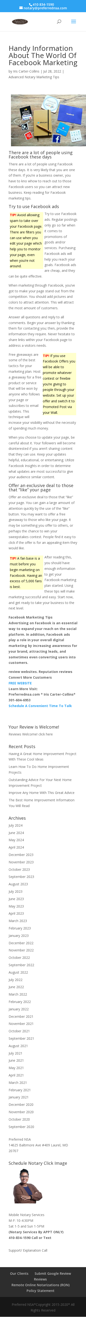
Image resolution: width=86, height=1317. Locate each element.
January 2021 (19, 1097)
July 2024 (15, 825)
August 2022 (18, 972)
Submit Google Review (53, 1273)
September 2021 (21, 1038)
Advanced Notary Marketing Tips (34, 77)
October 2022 (19, 957)
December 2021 (21, 1016)
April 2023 (16, 913)
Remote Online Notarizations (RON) (40, 1285)
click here (45, 734)
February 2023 (20, 928)
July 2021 (15, 1053)
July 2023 (15, 891)
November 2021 (21, 1023)
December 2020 (21, 1104)
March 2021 (18, 1082)
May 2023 (16, 906)
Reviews (40, 1279)
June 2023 (16, 899)
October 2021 (19, 1031)
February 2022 (20, 1001)
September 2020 (21, 1126)
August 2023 (18, 884)
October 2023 (19, 869)
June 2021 (16, 1060)
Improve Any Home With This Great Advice (42, 792)
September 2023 (21, 876)
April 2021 (16, 1075)
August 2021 (18, 1046)
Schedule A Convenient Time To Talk (40, 705)
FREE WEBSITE (20, 683)
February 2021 (20, 1090)
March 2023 (18, 920)
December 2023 (21, 854)
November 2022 (21, 950)
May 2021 (16, 1067)
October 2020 (19, 1119)
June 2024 (16, 832)
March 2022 (18, 994)
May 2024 (16, 840)
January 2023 (19, 935)
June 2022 (16, 987)
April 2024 (16, 847)
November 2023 (21, 862)
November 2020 (21, 1112)
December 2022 (21, 943)
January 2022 (19, 1009)
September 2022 (21, 965)
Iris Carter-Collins (26, 71)
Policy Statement (40, 1290)
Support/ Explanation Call (28, 1250)
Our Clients (19, 1273)
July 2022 (15, 979)
